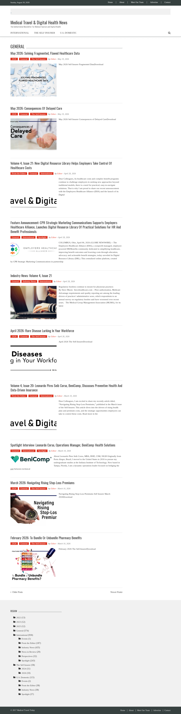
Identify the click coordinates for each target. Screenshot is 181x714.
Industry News (29, 281)
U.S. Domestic (68, 33)
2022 (18, 617)
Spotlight (42, 237)
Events (25, 639)
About (121, 2)
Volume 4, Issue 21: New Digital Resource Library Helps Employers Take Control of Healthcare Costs (61, 165)
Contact (167, 2)
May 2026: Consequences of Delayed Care (36, 108)
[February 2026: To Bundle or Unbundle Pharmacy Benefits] (33, 564)
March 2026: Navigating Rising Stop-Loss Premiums (42, 482)
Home (110, 2)
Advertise (154, 2)
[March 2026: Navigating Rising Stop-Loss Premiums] (33, 509)
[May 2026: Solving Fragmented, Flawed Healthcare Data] (33, 80)
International (19, 33)
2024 (24, 669)
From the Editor (19, 173)
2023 (18, 622)
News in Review (29, 652)
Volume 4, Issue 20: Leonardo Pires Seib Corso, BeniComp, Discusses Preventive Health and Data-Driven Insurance (66, 387)
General (24, 59)
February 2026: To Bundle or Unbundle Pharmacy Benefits (46, 537)
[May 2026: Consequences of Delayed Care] (33, 135)
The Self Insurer (44, 33)
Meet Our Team (137, 2)
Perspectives (27, 656)
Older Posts (17, 592)
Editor (53, 59)
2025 (18, 626)
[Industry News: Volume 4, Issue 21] (33, 302)
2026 (14, 59)
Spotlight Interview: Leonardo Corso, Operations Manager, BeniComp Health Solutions (62, 444)
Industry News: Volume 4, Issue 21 (31, 275)
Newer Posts (116, 592)
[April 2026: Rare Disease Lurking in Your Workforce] (33, 357)
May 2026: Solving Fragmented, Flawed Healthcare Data (45, 53)
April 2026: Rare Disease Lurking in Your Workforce (42, 330)
